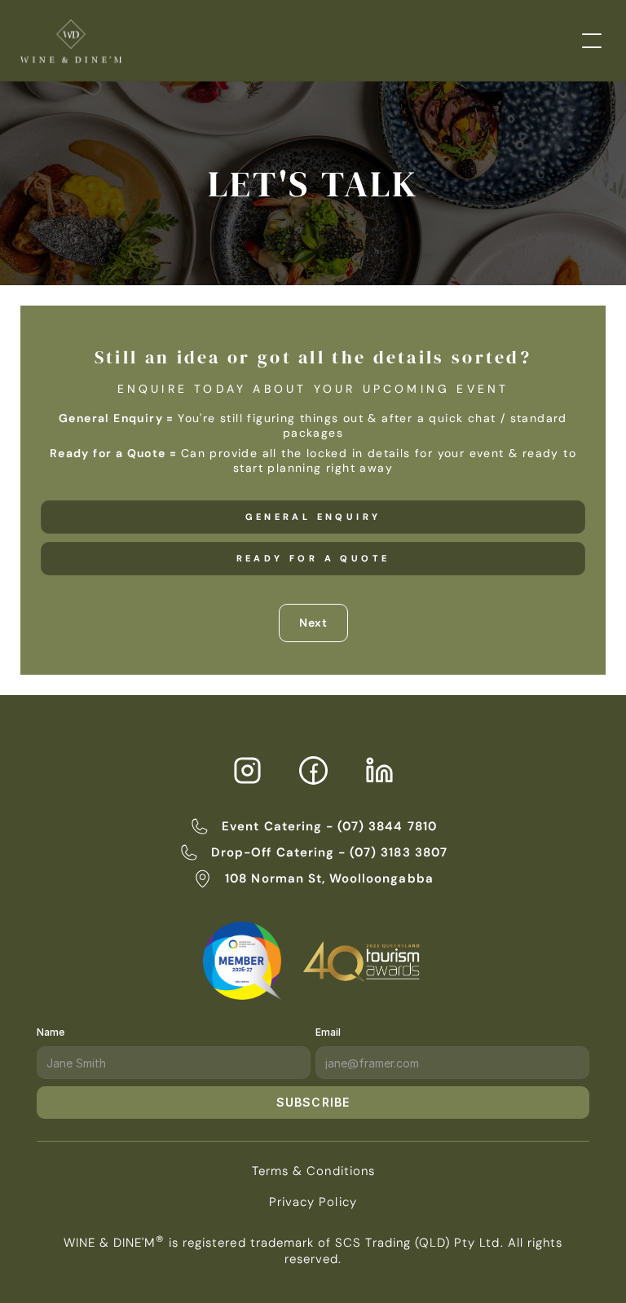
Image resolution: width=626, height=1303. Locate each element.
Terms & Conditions (313, 1171)
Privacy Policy (313, 1202)
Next (313, 622)
